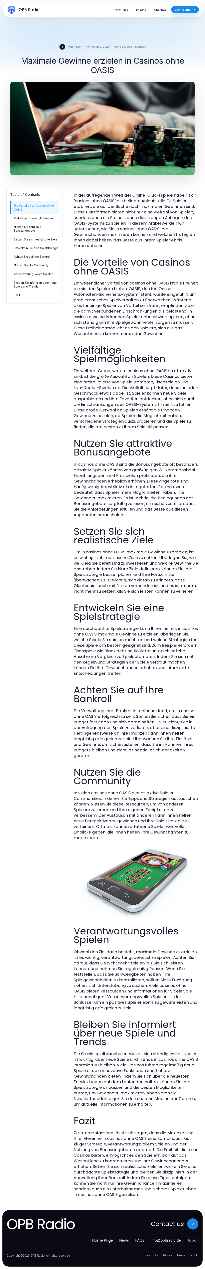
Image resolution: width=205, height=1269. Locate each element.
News (124, 1240)
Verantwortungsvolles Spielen (33, 274)
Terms (181, 1255)
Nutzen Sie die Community (31, 265)
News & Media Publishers (130, 46)
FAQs (139, 1240)
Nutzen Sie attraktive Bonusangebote (27, 228)
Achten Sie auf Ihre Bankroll (32, 256)
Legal (193, 1255)
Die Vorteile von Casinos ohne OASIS (34, 207)
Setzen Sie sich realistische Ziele (35, 239)
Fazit (17, 295)
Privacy (168, 1255)
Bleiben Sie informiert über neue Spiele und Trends (35, 284)
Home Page (102, 1240)
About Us (152, 1255)
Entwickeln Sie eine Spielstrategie (36, 248)
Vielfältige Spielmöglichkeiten (33, 218)
